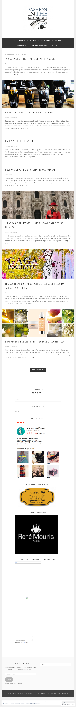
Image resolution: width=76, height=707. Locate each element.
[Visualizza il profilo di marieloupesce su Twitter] (35, 393)
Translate (28, 642)
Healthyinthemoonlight (39, 45)
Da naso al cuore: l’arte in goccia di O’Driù (30, 112)
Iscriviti (9, 680)
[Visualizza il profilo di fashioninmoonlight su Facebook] (33, 393)
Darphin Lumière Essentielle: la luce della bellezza (35, 341)
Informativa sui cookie (35, 703)
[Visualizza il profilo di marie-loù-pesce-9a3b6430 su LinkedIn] (42, 393)
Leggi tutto (16, 74)
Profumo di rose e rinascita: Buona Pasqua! (30, 169)
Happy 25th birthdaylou (19, 141)
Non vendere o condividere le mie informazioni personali (47, 693)
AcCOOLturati (22, 45)
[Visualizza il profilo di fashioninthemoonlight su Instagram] (37, 393)
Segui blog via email (20, 663)
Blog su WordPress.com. (17, 693)
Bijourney (33, 40)
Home (13, 40)
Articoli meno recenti (38, 370)
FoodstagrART (45, 40)
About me (22, 40)
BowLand (58, 40)
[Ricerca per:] (38, 383)
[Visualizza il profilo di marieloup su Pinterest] (40, 393)
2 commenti (8, 175)
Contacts (55, 45)
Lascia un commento (11, 64)
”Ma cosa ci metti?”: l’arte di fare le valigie (30, 58)
